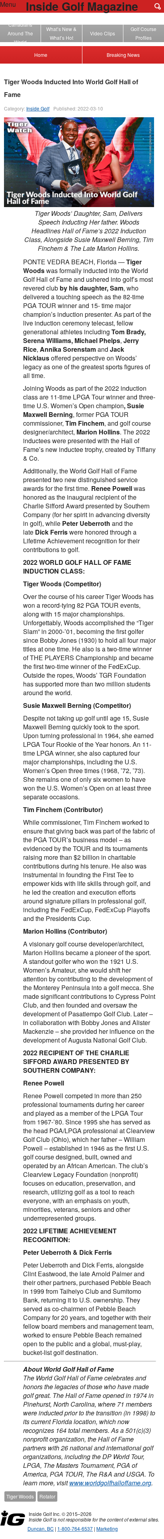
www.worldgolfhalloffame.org (110, 1482)
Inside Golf (37, 108)
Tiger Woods (20, 1496)
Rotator (47, 1496)
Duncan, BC (40, 1528)
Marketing (107, 1528)
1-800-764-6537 (75, 1528)
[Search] (157, 6)
